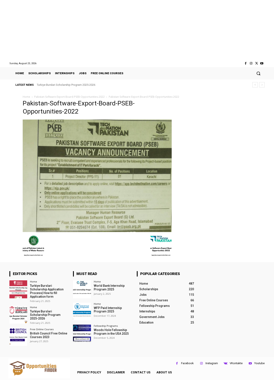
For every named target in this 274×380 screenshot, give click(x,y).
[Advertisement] (137, 31)
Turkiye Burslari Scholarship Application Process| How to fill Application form (47, 291)
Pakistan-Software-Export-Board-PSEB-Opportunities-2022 (69, 97)
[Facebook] (245, 63)
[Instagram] (251, 63)
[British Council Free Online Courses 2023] (18, 337)
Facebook (187, 363)
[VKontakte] (225, 363)
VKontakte (236, 363)
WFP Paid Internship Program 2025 (108, 309)
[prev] (255, 84)
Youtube (259, 363)
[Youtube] (262, 63)
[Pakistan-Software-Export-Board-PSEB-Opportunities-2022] (97, 231)
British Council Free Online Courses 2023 (48, 335)
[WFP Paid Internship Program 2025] (82, 311)
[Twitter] (256, 63)
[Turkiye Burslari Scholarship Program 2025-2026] (18, 315)
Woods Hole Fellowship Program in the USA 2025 (111, 331)
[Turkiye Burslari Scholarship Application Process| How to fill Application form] (18, 289)
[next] (262, 84)
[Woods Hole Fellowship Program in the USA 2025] (82, 333)
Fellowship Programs (106, 326)
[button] (258, 73)
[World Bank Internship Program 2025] (82, 289)
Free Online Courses (42, 329)
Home (26, 97)
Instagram (212, 363)
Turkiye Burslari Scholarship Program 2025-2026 (66, 84)
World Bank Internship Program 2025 (109, 287)
